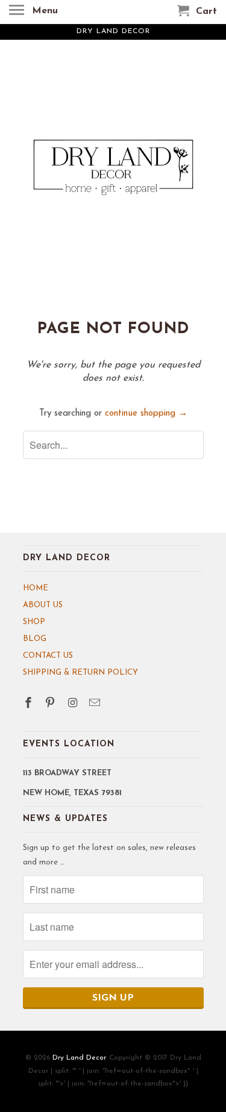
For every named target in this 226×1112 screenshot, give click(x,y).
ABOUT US (43, 605)
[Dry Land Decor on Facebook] (29, 704)
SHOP (34, 622)
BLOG (34, 639)
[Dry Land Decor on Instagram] (73, 704)
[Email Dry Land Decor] (95, 704)
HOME (35, 588)
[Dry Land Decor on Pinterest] (51, 704)
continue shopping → (146, 413)
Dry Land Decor (78, 1057)
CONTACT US (48, 656)
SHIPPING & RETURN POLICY (80, 672)
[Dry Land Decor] (113, 179)
